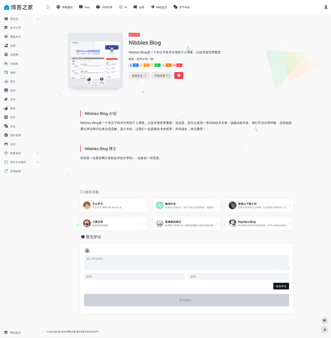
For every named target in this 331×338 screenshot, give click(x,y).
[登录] (326, 7)
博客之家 (71, 331)
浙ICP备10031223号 (87, 331)
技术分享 (134, 34)
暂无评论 (93, 237)
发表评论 (281, 286)
